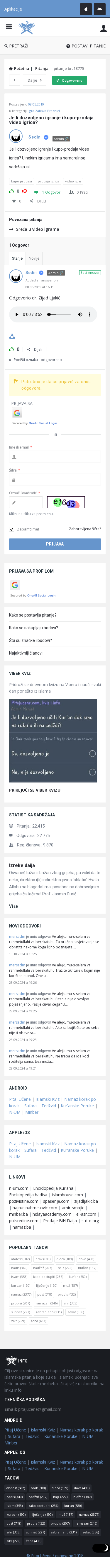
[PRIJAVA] (103, 28)
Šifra (14, 470)
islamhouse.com (67, 1194)
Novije (34, 258)
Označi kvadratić (24, 492)
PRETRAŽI (18, 46)
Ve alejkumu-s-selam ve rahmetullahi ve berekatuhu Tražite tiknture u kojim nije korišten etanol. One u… (54, 970)
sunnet (20, 1312)
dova (86, 1259)
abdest (20, 1259)
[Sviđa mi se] (11, 190)
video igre (73, 181)
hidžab (87, 1268)
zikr (18, 1321)
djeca (64, 1259)
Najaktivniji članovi (26, 653)
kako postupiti (48, 1276)
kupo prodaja (21, 181)
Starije (17, 258)
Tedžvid (48, 1105)
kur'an (78, 1276)
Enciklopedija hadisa (28, 1194)
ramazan (46, 1303)
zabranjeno (49, 1312)
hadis (19, 1268)
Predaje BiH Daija (60, 1220)
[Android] (100, 9)
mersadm (17, 936)
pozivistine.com (23, 1201)
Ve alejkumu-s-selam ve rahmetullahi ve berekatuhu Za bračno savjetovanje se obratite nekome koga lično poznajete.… (54, 942)
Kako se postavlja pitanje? (33, 615)
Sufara (30, 1105)
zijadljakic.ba (86, 1201)
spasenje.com (56, 1201)
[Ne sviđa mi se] (24, 190)
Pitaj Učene (20, 1099)
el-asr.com (86, 1214)
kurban (20, 1285)
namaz (21, 1294)
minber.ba (18, 1214)
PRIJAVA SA (22, 403)
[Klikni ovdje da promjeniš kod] (66, 502)
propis (67, 1294)
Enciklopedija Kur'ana (53, 1188)
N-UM (15, 1112)
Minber (31, 1112)
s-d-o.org (90, 1220)
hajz (65, 1268)
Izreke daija (22, 865)
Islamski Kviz (47, 1099)
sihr (70, 1303)
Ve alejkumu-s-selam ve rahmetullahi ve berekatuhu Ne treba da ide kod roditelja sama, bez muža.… (50, 1056)
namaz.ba (22, 1227)
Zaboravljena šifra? (85, 528)
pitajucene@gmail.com (32, 1409)
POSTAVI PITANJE (89, 46)
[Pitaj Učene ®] (28, 27)
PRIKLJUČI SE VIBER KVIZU (34, 790)
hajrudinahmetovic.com (35, 1207)
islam (19, 1276)
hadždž (42, 1268)
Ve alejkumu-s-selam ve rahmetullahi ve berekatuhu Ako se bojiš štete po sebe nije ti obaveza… (54, 1027)
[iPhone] (86, 9)
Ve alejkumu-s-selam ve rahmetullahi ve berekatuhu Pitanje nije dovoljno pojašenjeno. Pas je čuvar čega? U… (50, 999)
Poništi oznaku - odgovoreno (38, 359)
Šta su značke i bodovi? (30, 640)
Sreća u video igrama (37, 229)
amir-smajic (73, 1207)
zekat (75, 1312)
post (44, 1294)
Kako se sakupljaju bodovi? (33, 627)
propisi (20, 1303)
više (13, 906)
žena (38, 1321)
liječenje (46, 1285)
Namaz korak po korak (81, 1430)
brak (42, 1259)
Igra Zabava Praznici (44, 110)
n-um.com (18, 1188)
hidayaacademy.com (52, 1214)
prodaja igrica (48, 181)
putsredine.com (23, 1220)
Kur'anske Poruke (77, 1105)
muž (70, 1285)
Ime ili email (20, 447)
